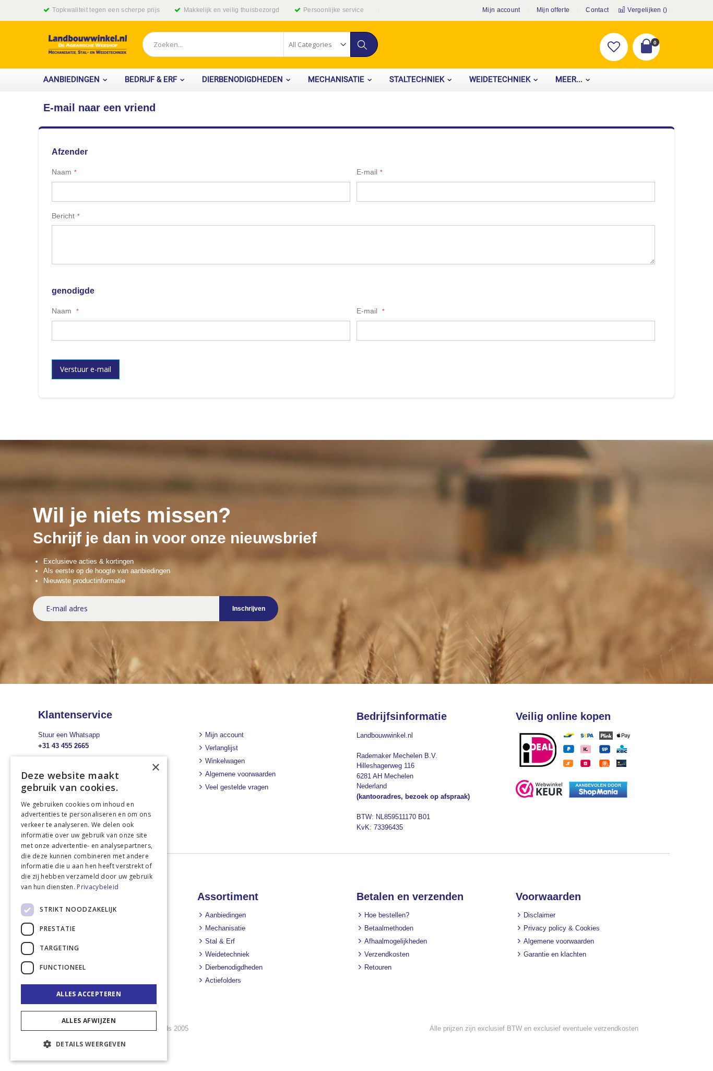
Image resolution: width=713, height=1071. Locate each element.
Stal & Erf (220, 941)
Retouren (377, 967)
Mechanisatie (225, 928)
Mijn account (501, 10)
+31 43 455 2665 (63, 746)
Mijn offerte (553, 10)
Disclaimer (539, 915)
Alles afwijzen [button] (89, 1020)
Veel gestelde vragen (236, 787)
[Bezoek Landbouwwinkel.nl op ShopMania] (598, 795)
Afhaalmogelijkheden (395, 941)
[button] (614, 47)
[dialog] (88, 908)
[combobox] (259, 44)
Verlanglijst (221, 748)
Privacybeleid (97, 886)
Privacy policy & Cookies (562, 928)
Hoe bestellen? (386, 915)
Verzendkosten (386, 954)
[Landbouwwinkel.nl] (88, 44)
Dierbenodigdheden (234, 967)
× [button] (155, 768)
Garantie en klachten (555, 954)
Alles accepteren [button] (88, 993)
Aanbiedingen (225, 915)
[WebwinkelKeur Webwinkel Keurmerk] (539, 795)
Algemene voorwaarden (240, 774)
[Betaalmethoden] (578, 766)
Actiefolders (223, 980)
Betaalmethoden (388, 928)
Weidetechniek (227, 954)
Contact (597, 10)
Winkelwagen (225, 761)
